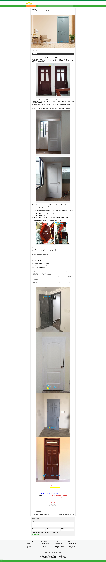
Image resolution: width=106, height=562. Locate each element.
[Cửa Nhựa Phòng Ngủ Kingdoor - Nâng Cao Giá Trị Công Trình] (30, 3)
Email (47, 528)
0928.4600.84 (52, 487)
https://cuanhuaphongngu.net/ (57, 491)
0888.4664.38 (57, 487)
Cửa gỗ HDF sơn (47, 57)
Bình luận (33, 521)
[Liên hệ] (1, 561)
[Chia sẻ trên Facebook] (50, 505)
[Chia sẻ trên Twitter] (51, 505)
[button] (31, 6)
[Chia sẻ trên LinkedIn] (56, 505)
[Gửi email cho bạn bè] (53, 505)
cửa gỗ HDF (34, 101)
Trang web (62, 528)
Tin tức (35, 9)
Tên (32, 528)
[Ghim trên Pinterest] (54, 505)
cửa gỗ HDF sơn (39, 213)
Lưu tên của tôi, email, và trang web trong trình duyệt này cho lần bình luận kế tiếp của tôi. (46, 532)
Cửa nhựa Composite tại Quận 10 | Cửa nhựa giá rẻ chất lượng (64, 514)
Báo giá (33, 9)
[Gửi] (72, 6)
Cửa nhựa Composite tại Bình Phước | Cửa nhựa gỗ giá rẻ (40, 514)
